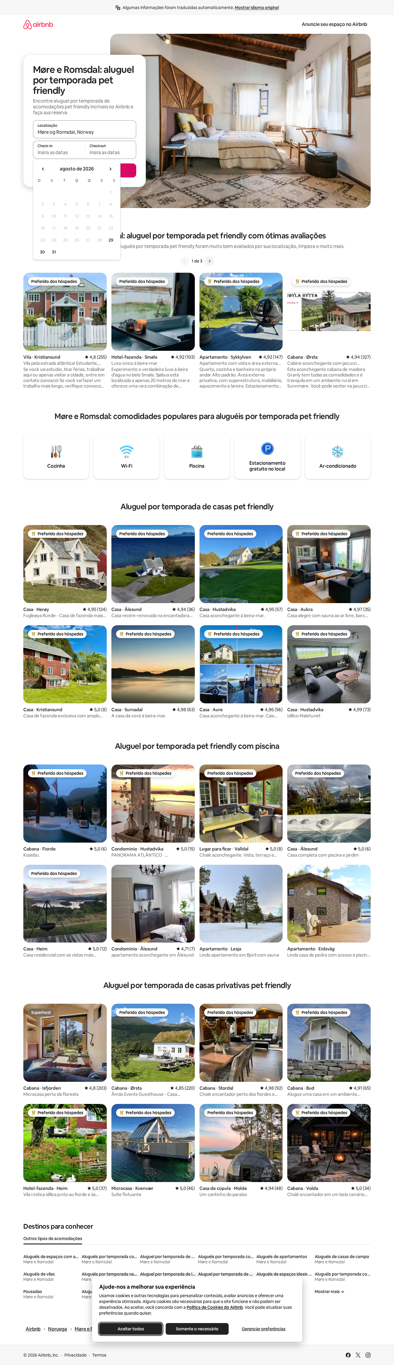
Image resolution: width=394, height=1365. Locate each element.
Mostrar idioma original (257, 7)
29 (110, 240)
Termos (99, 1355)
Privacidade (75, 1355)
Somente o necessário (197, 1328)
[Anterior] (184, 261)
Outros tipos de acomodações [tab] (52, 1238)
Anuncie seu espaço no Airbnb (334, 24)
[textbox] (59, 152)
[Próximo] (209, 261)
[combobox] (85, 131)
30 (42, 252)
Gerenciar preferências (264, 1328)
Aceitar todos (130, 1328)
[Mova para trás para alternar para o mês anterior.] (43, 169)
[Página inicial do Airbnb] (38, 24)
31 (54, 252)
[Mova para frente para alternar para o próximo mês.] (110, 169)
